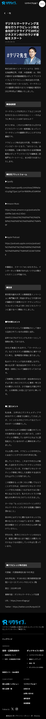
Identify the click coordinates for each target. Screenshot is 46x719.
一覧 (8, 13)
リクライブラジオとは (36, 655)
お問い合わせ (28, 693)
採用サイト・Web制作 (10, 672)
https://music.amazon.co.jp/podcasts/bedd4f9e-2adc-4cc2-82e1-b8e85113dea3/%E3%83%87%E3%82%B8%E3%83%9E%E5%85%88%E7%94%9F (23, 217)
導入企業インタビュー (10, 684)
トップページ (7, 639)
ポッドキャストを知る (36, 667)
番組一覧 (32, 663)
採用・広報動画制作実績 (12, 659)
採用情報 (27, 703)
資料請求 (27, 698)
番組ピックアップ (34, 659)
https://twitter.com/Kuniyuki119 (26, 606)
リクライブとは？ (31, 3)
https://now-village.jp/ (20, 600)
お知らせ (27, 688)
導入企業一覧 (7, 688)
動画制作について (10, 655)
